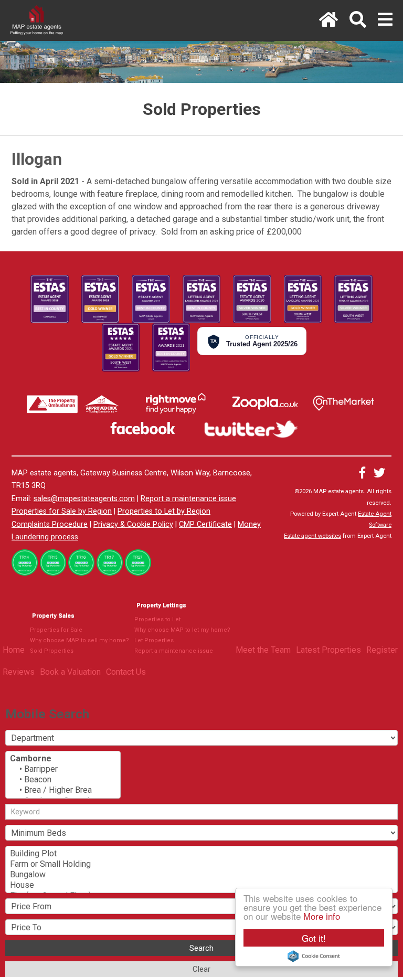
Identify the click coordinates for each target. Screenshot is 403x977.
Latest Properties (328, 650)
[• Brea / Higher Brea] (63, 790)
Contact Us (126, 672)
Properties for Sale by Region (62, 511)
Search (201, 948)
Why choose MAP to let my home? (182, 629)
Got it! (314, 937)
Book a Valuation (70, 672)
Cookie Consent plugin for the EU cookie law (314, 956)
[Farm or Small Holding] (201, 864)
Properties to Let (157, 619)
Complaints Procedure (50, 524)
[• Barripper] (63, 769)
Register (382, 650)
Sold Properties (51, 650)
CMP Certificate (205, 524)
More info (321, 915)
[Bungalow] (201, 874)
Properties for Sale (56, 629)
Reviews (19, 672)
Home (14, 650)
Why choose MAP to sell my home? (79, 640)
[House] (201, 885)
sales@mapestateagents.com (84, 498)
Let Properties (154, 640)
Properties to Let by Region (164, 511)
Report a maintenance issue (188, 498)
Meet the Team (263, 650)
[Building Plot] (201, 853)
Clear (201, 969)
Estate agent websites (312, 536)
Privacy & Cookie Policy (133, 524)
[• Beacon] (63, 779)
